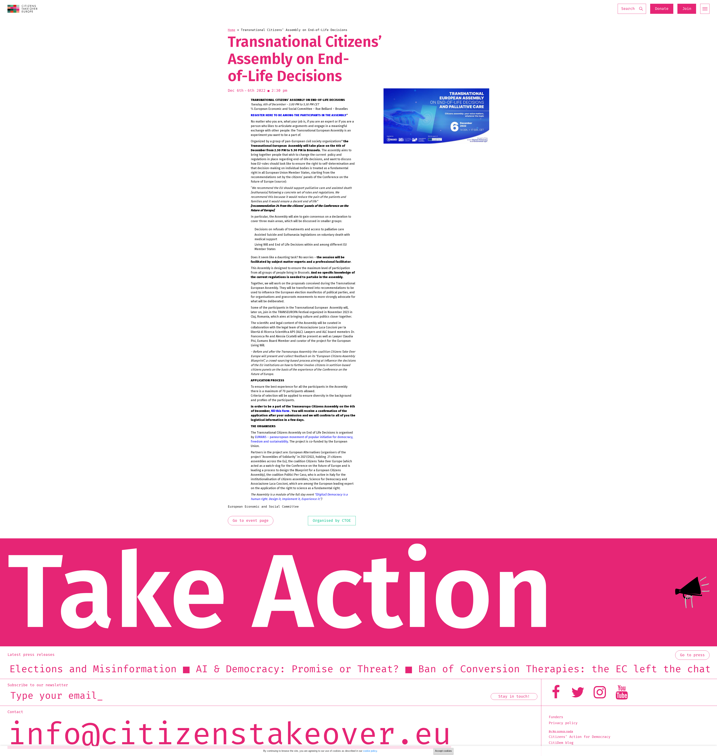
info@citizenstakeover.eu (229, 735)
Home (231, 30)
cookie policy (370, 750)
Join (686, 9)
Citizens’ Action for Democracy (579, 737)
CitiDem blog (561, 743)
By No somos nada (561, 731)
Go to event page (251, 520)
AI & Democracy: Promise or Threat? (181, 669)
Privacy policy (563, 723)
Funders (556, 717)
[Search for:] (632, 9)
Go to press (692, 655)
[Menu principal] (705, 9)
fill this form (280, 411)
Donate (661, 9)
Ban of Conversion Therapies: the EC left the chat (448, 669)
